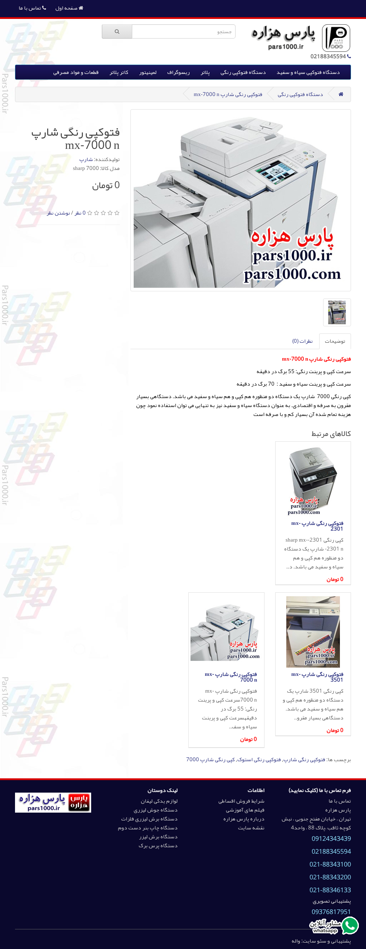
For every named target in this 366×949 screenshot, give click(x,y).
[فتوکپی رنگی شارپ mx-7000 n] (240, 200)
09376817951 (331, 911)
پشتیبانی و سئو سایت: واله (321, 940)
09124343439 (331, 838)
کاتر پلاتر (118, 72)
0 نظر (80, 212)
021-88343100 (330, 864)
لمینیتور (148, 72)
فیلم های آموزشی (245, 809)
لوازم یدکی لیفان (159, 800)
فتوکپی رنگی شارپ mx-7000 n (228, 94)
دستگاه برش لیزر (158, 836)
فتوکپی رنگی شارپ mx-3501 (317, 677)
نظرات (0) (302, 341)
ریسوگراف (178, 72)
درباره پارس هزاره (243, 818)
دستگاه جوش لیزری (156, 809)
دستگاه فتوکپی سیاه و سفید (308, 72)
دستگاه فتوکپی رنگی (243, 72)
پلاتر (205, 72)
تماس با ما (30, 7)
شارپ (86, 159)
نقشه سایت (251, 827)
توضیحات (335, 341)
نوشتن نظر (58, 212)
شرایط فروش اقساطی (241, 800)
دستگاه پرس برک (158, 845)
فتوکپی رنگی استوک (259, 759)
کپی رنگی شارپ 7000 (210, 759)
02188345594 (331, 851)
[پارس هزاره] (53, 802)
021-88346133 (330, 890)
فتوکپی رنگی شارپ (304, 759)
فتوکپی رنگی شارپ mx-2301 (317, 526)
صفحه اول (67, 7)
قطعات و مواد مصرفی (76, 72)
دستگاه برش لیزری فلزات (149, 818)
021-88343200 (330, 877)
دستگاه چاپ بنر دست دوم (148, 827)
